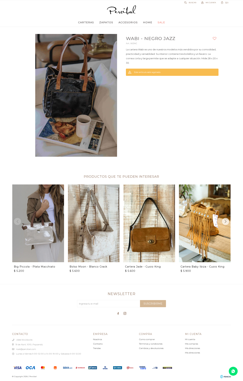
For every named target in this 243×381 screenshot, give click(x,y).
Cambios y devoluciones (151, 348)
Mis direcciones (192, 348)
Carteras (86, 22)
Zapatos (106, 22)
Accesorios (128, 22)
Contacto (98, 343)
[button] (225, 221)
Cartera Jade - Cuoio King (143, 266)
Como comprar (147, 339)
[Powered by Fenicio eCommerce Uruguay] (225, 376)
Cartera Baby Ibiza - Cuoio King (202, 266)
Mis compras (191, 343)
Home (147, 22)
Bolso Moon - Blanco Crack (88, 266)
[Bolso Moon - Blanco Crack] (94, 223)
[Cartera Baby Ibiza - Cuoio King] (205, 223)
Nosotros (97, 339)
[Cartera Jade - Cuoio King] (149, 223)
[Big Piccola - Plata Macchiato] (38, 223)
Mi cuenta (190, 339)
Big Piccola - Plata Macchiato (34, 266)
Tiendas (97, 348)
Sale (161, 22)
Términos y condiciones (150, 343)
